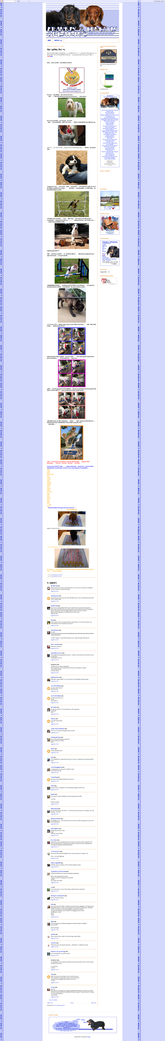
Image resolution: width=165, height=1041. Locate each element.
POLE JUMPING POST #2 (56, 576)
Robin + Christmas (55, 644)
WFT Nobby (53, 707)
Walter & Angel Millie (55, 863)
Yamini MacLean (55, 630)
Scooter (53, 987)
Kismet (52, 785)
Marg (52, 620)
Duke (52, 757)
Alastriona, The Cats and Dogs (58, 951)
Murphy (52, 794)
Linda (52, 974)
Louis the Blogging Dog (56, 767)
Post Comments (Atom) (59, 1005)
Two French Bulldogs (56, 686)
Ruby (52, 904)
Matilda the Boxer (55, 677)
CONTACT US (58, 40)
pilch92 (52, 748)
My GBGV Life (54, 586)
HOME (49, 40)
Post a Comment (53, 1000)
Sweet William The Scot (56, 653)
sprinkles (53, 934)
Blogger (89, 1036)
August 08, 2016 (55, 591)
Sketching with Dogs (55, 737)
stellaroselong (54, 808)
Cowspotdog (54, 777)
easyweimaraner (55, 596)
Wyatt (52, 921)
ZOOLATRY (53, 943)
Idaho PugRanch (55, 828)
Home (72, 1003)
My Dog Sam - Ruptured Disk (57, 895)
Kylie (52, 722)
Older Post (93, 1003)
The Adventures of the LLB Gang (58, 871)
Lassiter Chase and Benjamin (57, 728)
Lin (51, 887)
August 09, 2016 (55, 929)
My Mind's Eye (54, 605)
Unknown (53, 718)
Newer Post (50, 1003)
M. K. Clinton (54, 840)
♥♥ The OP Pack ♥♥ (55, 851)
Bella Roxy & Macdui (55, 818)
